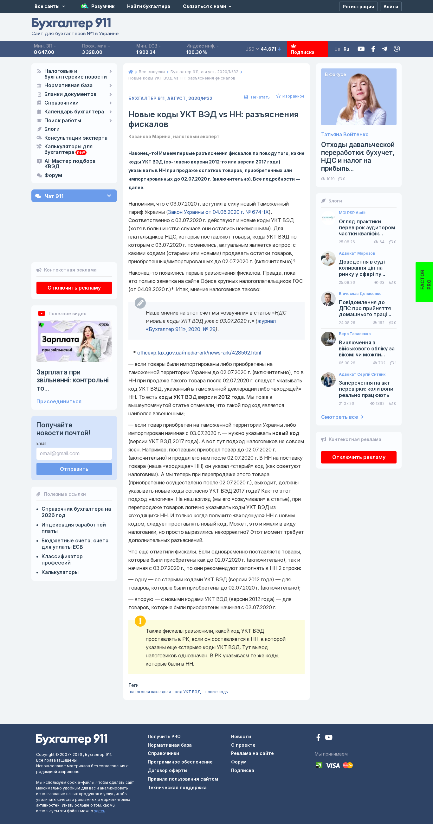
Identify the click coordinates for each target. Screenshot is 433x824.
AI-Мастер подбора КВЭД (69, 164)
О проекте (243, 745)
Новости (241, 736)
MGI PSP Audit (352, 213)
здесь (99, 810)
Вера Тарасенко (355, 334)
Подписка (302, 52)
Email (41, 443)
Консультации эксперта (75, 138)
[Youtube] (361, 49)
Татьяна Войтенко (345, 134)
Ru (346, 49)
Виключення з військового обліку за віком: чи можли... (367, 349)
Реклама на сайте (252, 753)
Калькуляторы (60, 572)
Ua (337, 49)
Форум (53, 175)
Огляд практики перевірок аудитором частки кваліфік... (367, 228)
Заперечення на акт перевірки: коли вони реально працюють (366, 389)
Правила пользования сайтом (183, 779)
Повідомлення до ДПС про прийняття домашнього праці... (365, 308)
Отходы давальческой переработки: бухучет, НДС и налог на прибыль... (358, 157)
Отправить (74, 469)
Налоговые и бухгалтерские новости (75, 74)
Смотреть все (340, 417)
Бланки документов (70, 94)
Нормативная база (68, 85)
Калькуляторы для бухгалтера (68, 149)
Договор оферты (167, 770)
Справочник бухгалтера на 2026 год (76, 512)
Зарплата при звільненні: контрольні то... (72, 380)
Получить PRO (164, 736)
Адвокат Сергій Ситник (362, 374)
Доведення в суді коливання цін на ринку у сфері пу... (362, 268)
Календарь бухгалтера (74, 112)
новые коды (217, 691)
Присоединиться (58, 402)
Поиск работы (62, 121)
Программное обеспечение (180, 761)
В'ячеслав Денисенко (360, 293)
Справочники (61, 103)
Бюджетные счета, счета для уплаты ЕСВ (75, 543)
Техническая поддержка (177, 787)
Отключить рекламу (74, 287)
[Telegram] (384, 49)
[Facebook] (373, 49)
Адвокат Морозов (357, 253)
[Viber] (397, 49)
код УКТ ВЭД (188, 691)
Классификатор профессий (62, 559)
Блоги (52, 129)
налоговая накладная (150, 691)
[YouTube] (328, 738)
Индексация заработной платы (74, 527)
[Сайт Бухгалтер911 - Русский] (71, 739)
